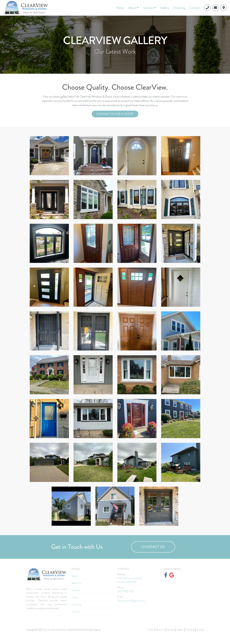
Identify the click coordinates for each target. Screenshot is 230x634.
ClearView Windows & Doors (55, 629)
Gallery (164, 7)
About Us (76, 583)
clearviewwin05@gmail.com (131, 600)
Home (120, 7)
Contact (194, 7)
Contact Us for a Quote (115, 114)
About (132, 7)
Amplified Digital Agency (90, 629)
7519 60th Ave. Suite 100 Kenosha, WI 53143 (129, 580)
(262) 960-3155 (125, 591)
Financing (179, 7)
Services (148, 7)
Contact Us (153, 547)
